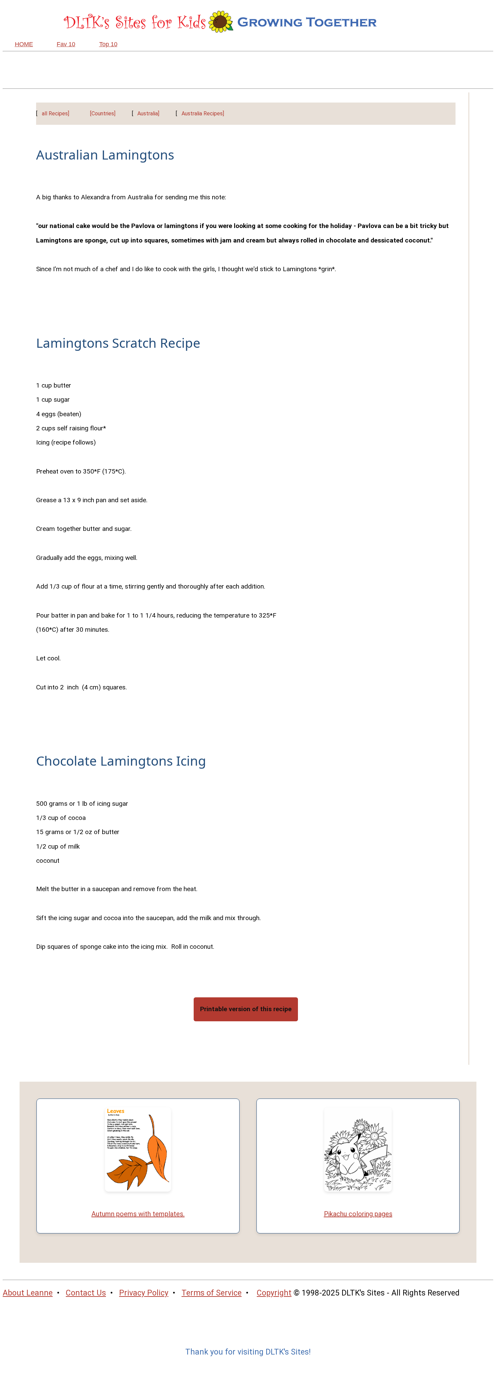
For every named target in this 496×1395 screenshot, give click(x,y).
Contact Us (86, 1293)
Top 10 (108, 44)
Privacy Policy (143, 1293)
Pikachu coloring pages (358, 1214)
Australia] (148, 113)
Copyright (274, 1293)
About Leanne (28, 1293)
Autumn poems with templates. (138, 1214)
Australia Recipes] (203, 113)
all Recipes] (55, 113)
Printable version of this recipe (246, 1009)
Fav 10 (66, 44)
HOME (24, 44)
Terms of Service (212, 1293)
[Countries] (102, 113)
